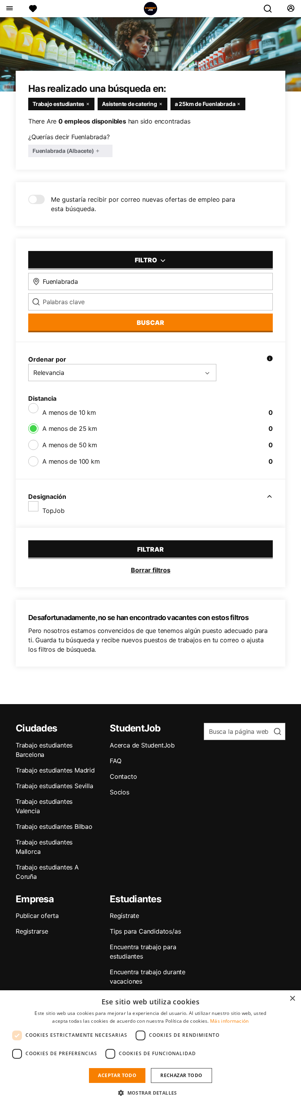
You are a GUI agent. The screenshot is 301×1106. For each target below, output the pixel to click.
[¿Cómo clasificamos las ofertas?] (270, 359)
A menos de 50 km (69, 445)
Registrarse (32, 931)
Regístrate (124, 916)
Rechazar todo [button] (181, 1075)
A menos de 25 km (69, 428)
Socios (119, 792)
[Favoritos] (33, 8)
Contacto (123, 776)
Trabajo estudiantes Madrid (55, 770)
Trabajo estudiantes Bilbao (54, 826)
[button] (150, 1093)
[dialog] (150, 1048)
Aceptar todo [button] (117, 1075)
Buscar (150, 322)
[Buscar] (270, 8)
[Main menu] (9, 8)
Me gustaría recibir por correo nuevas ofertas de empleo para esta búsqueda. (143, 204)
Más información (229, 1021)
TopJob (53, 510)
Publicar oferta (37, 916)
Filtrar (150, 549)
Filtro (146, 260)
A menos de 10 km (69, 412)
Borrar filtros (150, 570)
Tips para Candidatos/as (145, 931)
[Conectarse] (290, 8)
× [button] (292, 999)
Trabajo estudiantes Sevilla (54, 786)
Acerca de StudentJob (142, 745)
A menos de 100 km (71, 461)
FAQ (115, 761)
